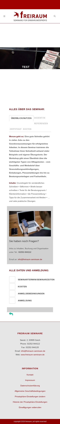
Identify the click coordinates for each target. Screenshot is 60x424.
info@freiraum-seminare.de (30, 259)
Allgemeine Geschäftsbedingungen (30, 391)
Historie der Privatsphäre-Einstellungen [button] (30, 402)
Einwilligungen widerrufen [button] (30, 407)
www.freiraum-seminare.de (33, 354)
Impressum (30, 380)
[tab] (30, 279)
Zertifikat (16, 129)
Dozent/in (39, 118)
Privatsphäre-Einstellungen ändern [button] (30, 396)
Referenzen (41, 123)
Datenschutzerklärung (30, 385)
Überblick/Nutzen (21, 118)
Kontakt (30, 375)
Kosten (27, 129)
